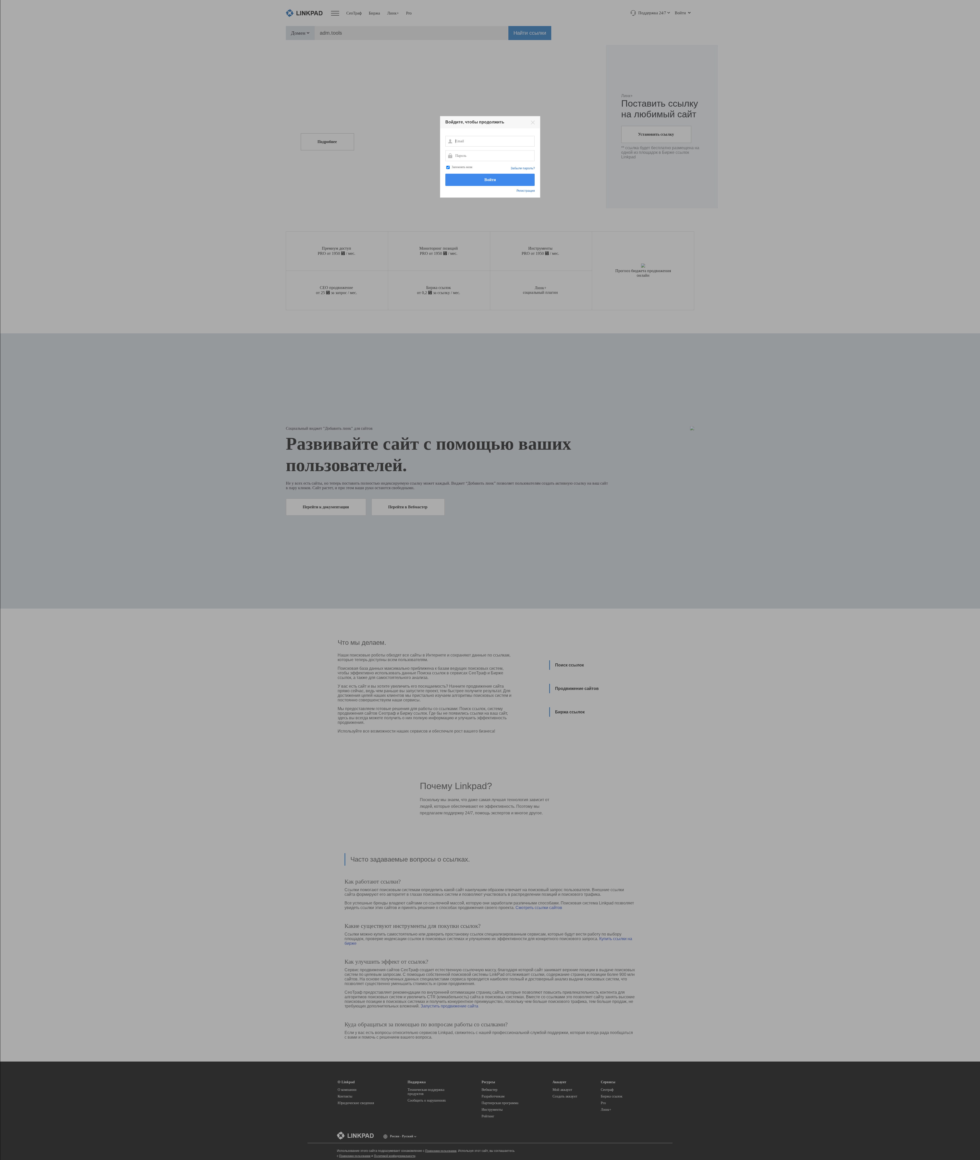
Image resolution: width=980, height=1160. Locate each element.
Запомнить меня (462, 167)
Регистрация (526, 191)
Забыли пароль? (523, 168)
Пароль (450, 156)
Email (450, 141)
